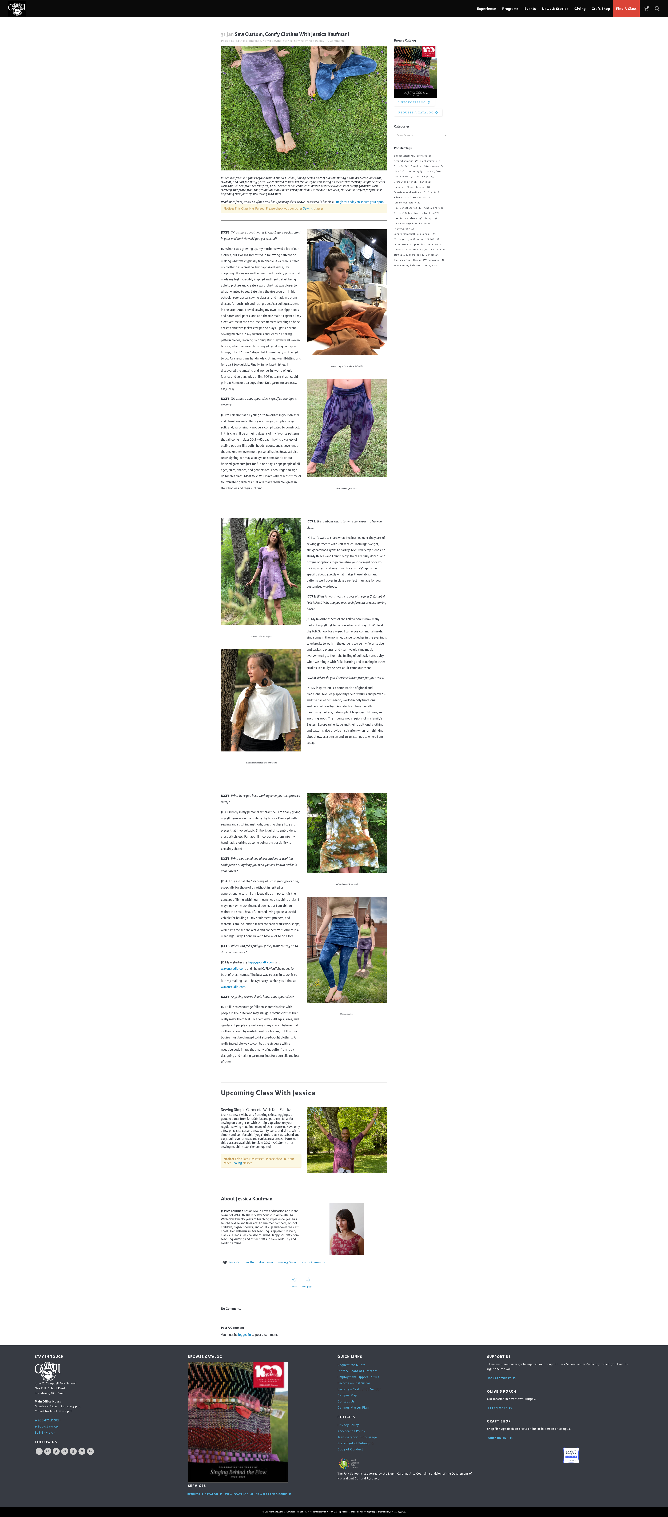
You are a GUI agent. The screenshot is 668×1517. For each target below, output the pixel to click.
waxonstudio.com (233, 969)
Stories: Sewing (293, 40)
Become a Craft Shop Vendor (359, 1389)
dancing (401, 187)
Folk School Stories (408, 208)
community (415, 171)
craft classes (404, 176)
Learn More (497, 1408)
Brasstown (420, 166)
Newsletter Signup (271, 1494)
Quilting (437, 249)
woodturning (426, 265)
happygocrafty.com (261, 962)
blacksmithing (431, 161)
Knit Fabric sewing (263, 1262)
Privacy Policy (348, 1425)
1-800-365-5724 (47, 1426)
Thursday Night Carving (411, 260)
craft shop (424, 176)
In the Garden (404, 228)
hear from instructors (423, 213)
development (421, 187)
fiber (433, 192)
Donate (401, 192)
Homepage (253, 40)
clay (399, 171)
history (430, 218)
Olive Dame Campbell (410, 244)
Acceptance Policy (351, 1431)
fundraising (433, 208)
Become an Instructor (353, 1383)
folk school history (408, 202)
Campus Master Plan (353, 1407)
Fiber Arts (402, 197)
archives (425, 155)
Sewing (308, 208)
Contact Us (346, 1401)
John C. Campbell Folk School (415, 234)
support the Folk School (422, 254)
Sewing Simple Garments (307, 1262)
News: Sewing (272, 40)
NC (434, 239)
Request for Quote (351, 1365)
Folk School (422, 197)
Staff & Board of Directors (357, 1371)
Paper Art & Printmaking (411, 249)
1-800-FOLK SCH (48, 1420)
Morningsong (404, 239)
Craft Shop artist (406, 182)
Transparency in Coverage (357, 1437)
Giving (400, 213)
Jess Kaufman (239, 1262)
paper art (435, 244)
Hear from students (408, 218)
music (422, 239)
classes (437, 166)
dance (426, 182)
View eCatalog (412, 102)
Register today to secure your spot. (360, 202)
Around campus (406, 161)
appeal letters (405, 155)
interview (421, 223)
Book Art (401, 166)
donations (418, 192)
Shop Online (498, 1438)
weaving (436, 260)
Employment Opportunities (358, 1377)
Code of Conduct (350, 1449)
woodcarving (404, 265)
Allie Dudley (316, 40)
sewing (283, 1262)
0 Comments (336, 40)
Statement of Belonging (355, 1443)
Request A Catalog (416, 112)
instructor (402, 223)
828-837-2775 (45, 1432)
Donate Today (499, 1378)
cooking (433, 171)
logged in (244, 1335)
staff (399, 254)
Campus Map (347, 1395)
